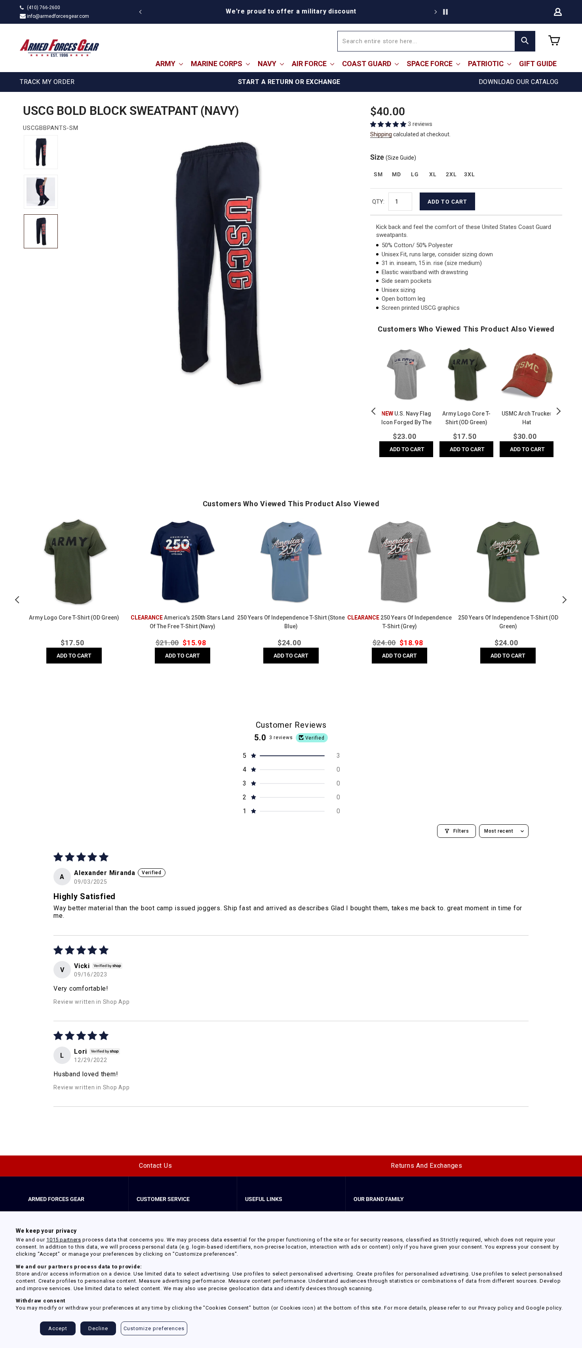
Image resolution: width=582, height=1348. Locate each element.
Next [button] (558, 411)
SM (378, 174)
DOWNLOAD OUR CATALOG (519, 82)
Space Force (430, 63)
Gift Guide (538, 63)
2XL (451, 174)
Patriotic (486, 63)
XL (432, 174)
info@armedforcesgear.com (58, 16)
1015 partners (63, 1240)
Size (393, 157)
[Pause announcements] (445, 12)
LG (414, 174)
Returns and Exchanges (426, 1165)
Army (166, 63)
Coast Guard (367, 63)
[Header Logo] (59, 48)
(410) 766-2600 (43, 7)
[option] (291, 11)
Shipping (381, 134)
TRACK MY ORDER (47, 82)
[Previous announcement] (140, 12)
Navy (268, 63)
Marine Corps (217, 63)
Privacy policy (496, 1308)
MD (396, 174)
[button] (389, 124)
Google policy (543, 1308)
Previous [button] (374, 411)
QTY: (378, 201)
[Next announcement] (435, 12)
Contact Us (155, 1165)
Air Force (310, 63)
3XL (469, 174)
